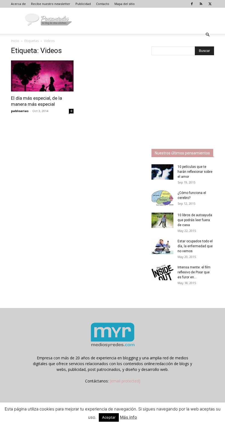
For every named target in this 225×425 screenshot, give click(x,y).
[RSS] (201, 4)
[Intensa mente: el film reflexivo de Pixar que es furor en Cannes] (162, 272)
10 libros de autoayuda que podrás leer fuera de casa (195, 220)
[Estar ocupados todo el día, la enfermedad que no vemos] (162, 246)
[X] (210, 4)
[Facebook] (192, 4)
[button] (207, 34)
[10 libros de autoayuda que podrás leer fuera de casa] (162, 220)
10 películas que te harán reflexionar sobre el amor (195, 172)
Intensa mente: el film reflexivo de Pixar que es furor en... (194, 272)
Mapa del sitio (124, 4)
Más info (128, 417)
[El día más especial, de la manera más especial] (42, 75)
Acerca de (18, 4)
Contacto (102, 4)
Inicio (15, 40)
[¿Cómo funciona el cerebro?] (162, 198)
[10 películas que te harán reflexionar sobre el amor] (162, 172)
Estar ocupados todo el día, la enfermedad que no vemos (195, 246)
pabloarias (20, 111)
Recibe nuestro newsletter (50, 4)
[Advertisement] (188, 102)
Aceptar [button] (109, 417)
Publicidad (83, 4)
